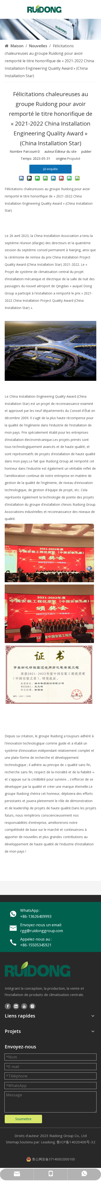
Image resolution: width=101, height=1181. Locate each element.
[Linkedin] (16, 1006)
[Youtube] (24, 1006)
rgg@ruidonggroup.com (41, 930)
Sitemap (12, 1142)
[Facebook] (8, 1006)
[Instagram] (32, 1006)
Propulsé (73, 158)
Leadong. (48, 1142)
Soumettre (23, 1119)
